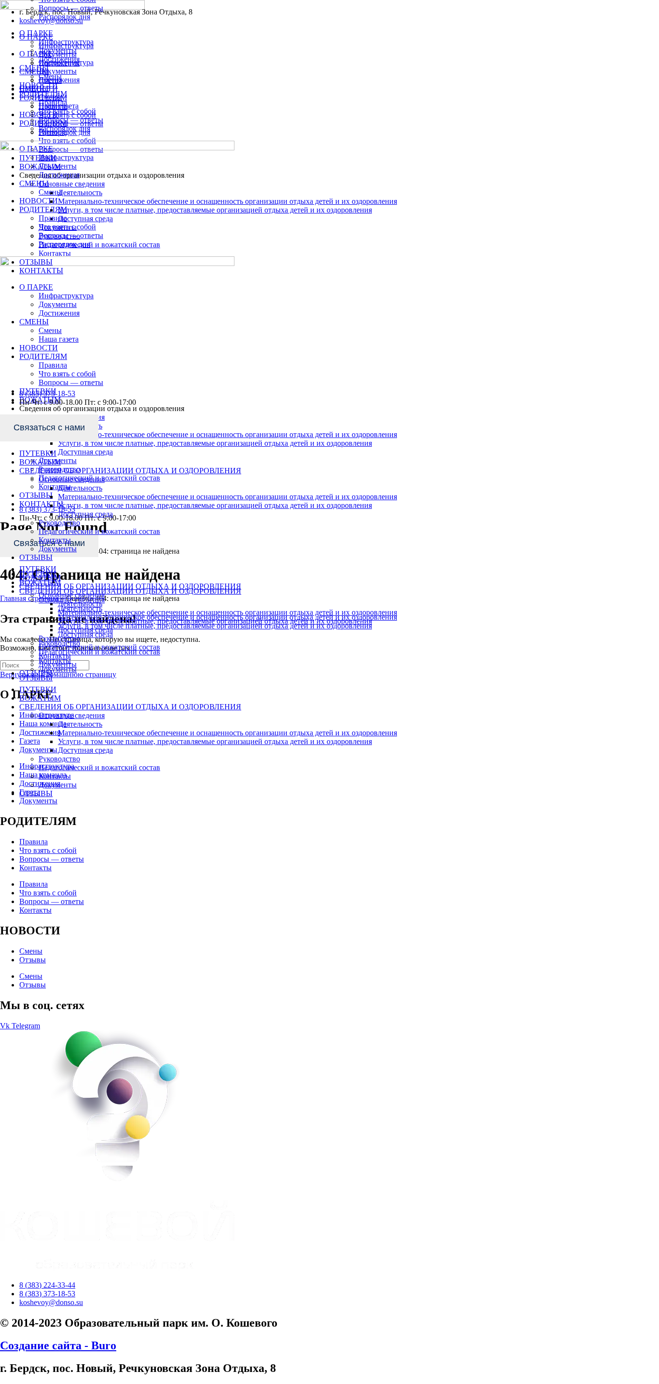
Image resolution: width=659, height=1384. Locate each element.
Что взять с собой (67, 111)
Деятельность (80, 724)
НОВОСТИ (38, 85)
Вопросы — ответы (71, 8)
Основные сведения (72, 715)
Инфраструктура (66, 42)
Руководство (59, 759)
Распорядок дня (64, 17)
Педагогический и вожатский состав (99, 767)
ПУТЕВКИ (37, 453)
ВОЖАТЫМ (40, 698)
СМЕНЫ (34, 68)
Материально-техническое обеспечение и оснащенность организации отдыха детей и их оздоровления (227, 733)
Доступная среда (85, 750)
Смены (50, 76)
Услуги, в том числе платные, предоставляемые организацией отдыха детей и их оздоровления (215, 741)
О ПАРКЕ (36, 33)
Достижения (59, 59)
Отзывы (32, 960)
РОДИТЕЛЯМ (43, 94)
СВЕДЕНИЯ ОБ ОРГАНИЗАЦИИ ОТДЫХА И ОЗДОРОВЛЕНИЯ (130, 707)
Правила (53, 102)
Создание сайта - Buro (58, 1345)
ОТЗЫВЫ (36, 793)
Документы (58, 785)
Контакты (55, 776)
